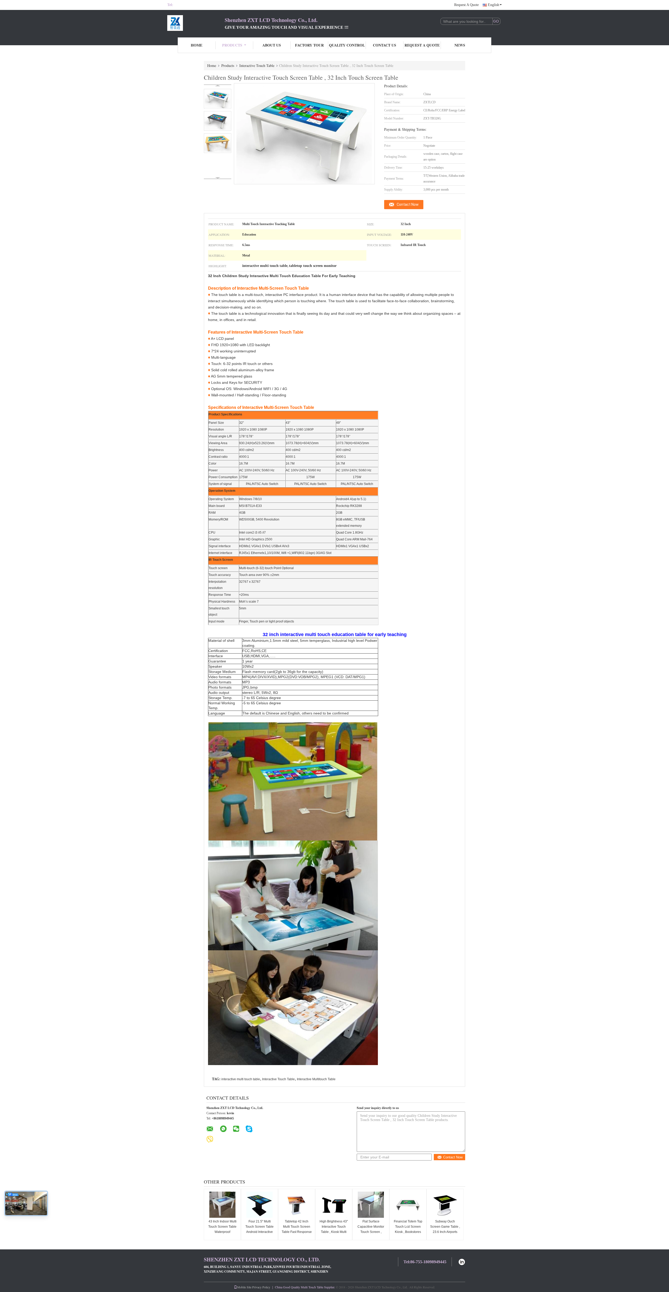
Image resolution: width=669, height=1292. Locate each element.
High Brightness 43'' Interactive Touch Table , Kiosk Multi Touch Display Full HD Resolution (334, 1232)
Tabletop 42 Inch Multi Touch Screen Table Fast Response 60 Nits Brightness (297, 1229)
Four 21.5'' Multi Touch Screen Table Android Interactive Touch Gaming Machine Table (259, 1232)
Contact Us (384, 45)
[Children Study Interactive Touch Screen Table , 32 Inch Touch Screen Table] (217, 98)
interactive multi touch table (240, 1079)
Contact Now (408, 204)
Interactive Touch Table (256, 65)
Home (196, 45)
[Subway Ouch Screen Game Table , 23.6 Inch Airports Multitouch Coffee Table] (445, 1205)
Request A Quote (466, 5)
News (459, 45)
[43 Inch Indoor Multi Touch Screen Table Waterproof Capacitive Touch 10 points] (222, 1205)
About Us (271, 45)
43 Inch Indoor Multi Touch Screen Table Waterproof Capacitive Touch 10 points (222, 1232)
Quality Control (347, 45)
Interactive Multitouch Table (316, 1079)
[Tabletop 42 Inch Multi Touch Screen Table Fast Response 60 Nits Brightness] (296, 1205)
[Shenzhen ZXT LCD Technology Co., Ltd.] (196, 23)
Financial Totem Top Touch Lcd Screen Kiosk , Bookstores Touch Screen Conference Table (408, 1232)
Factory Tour (309, 45)
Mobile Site (244, 1287)
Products (232, 45)
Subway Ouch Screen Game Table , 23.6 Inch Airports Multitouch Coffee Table (445, 1232)
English (493, 5)
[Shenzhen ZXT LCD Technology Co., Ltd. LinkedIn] (461, 1261)
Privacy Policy (261, 1287)
